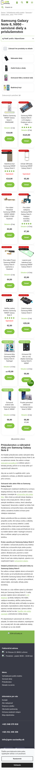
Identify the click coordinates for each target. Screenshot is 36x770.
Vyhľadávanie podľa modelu (12, 676)
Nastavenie (17, 759)
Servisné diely (7, 679)
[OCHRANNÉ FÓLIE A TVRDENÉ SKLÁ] (9, 346)
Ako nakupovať (7, 703)
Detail (9, 139)
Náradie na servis (8, 685)
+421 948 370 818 (10, 724)
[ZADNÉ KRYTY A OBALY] (26, 394)
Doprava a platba (8, 706)
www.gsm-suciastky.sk (9, 463)
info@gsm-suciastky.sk (13, 739)
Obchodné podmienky (10, 709)
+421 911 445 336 (10, 732)
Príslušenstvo (7, 682)
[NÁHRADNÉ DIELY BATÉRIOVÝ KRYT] (9, 156)
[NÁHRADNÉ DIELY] (9, 107)
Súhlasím (17, 765)
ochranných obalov (21, 561)
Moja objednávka (8, 715)
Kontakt (4, 700)
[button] (18, 49)
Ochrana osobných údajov (11, 712)
